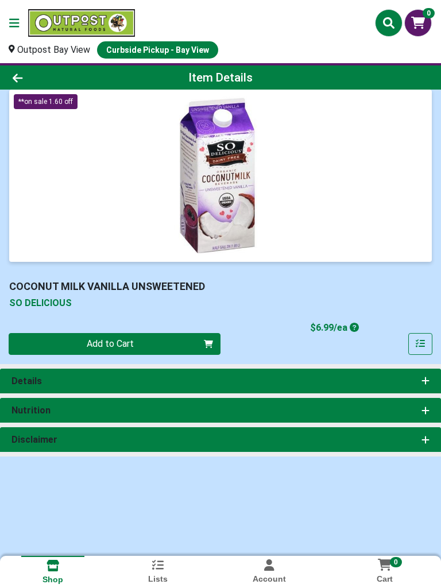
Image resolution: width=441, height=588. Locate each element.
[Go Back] (62, 77)
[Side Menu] (14, 23)
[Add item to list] (420, 344)
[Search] (388, 23)
